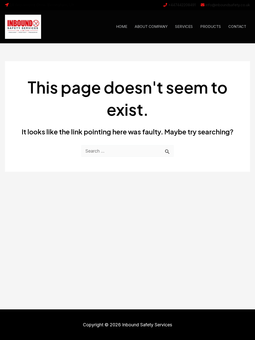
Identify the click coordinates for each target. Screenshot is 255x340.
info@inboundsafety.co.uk (227, 4)
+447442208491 (182, 4)
